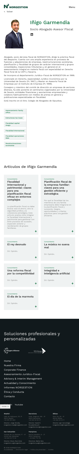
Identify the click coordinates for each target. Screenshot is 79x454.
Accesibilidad (8, 449)
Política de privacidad (37, 449)
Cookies (50, 449)
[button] (5, 406)
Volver (10, 11)
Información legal (22, 449)
